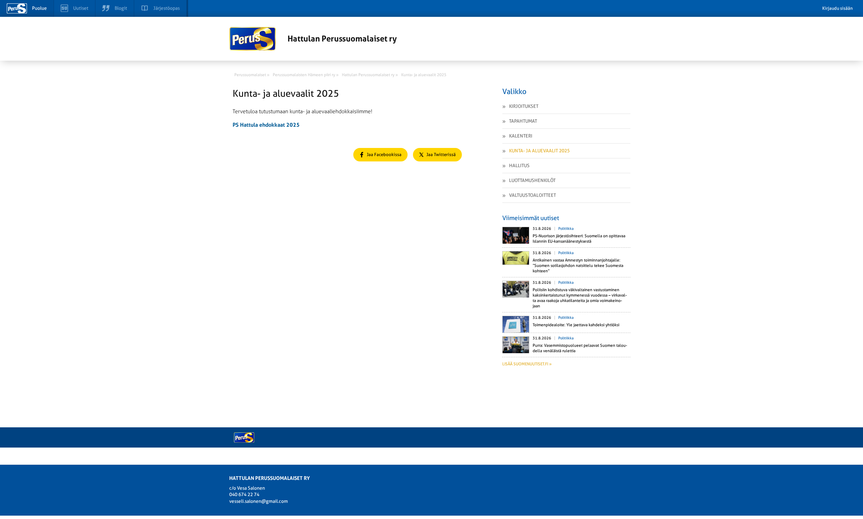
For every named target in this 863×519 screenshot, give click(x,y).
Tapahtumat (523, 121)
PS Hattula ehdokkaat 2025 (266, 125)
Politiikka (566, 229)
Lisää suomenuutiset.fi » (527, 364)
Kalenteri (520, 136)
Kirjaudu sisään (837, 8)
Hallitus (519, 165)
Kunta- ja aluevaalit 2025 (539, 150)
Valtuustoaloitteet (532, 195)
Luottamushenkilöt (532, 180)
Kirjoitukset (523, 106)
